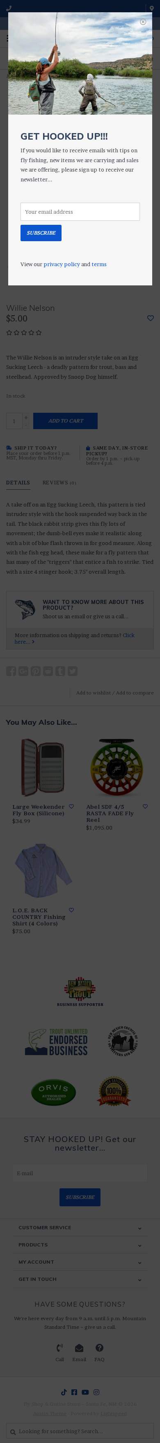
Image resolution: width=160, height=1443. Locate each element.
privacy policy (61, 264)
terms (99, 264)
